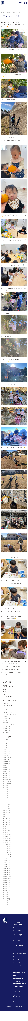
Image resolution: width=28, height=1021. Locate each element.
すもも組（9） (6, 730)
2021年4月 (5, 868)
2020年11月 (6, 878)
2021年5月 (5, 866)
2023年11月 (6, 806)
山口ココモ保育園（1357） (10, 724)
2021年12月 (6, 852)
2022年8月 (5, 836)
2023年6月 (5, 816)
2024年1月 (5, 802)
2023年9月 (5, 810)
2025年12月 (6, 755)
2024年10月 (6, 783)
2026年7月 (5, 741)
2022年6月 (5, 840)
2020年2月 (5, 897)
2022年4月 (5, 844)
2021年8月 (5, 860)
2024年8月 (5, 788)
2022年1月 (5, 850)
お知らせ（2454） (7, 712)
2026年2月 (5, 751)
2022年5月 (5, 842)
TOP (14, 919)
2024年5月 (5, 794)
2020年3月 (5, 894)
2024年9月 (5, 786)
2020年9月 (5, 882)
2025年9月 (5, 761)
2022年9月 (5, 834)
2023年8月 (5, 812)
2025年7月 (5, 765)
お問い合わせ (16, 996)
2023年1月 (5, 826)
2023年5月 (5, 818)
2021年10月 (6, 856)
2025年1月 (5, 777)
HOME (2, 12)
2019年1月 (5, 905)
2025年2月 (5, 775)
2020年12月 (6, 876)
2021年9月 (5, 858)
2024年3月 (5, 798)
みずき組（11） (7, 720)
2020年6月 (5, 888)
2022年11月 (6, 830)
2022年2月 (5, 848)
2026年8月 (5, 739)
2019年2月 (5, 903)
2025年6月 (5, 767)
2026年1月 (5, 753)
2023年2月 (5, 824)
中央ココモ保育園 (15, 22)
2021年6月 (5, 864)
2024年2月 (5, 800)
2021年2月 (5, 872)
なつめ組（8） (6, 718)
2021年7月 (5, 862)
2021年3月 (5, 870)
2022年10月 (6, 832)
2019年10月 (6, 899)
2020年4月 (5, 892)
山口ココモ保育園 (17, 924)
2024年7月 (5, 790)
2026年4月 (5, 747)
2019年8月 (5, 901)
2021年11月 (6, 854)
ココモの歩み (16, 991)
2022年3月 (5, 846)
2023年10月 (6, 808)
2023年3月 (5, 822)
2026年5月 (5, 745)
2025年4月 (5, 771)
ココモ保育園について (19, 945)
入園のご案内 (16, 922)
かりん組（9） (6, 728)
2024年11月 (6, 781)
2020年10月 (6, 880)
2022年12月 (6, 828)
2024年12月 (6, 779)
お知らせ (8, 12)
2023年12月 (6, 804)
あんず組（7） (6, 726)
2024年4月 (5, 796)
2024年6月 (5, 792)
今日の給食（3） (7, 722)
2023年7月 (5, 814)
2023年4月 (5, 820)
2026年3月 (5, 749)
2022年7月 (5, 838)
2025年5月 (5, 769)
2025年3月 (5, 773)
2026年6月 (5, 743)
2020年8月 (5, 884)
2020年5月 (5, 890)
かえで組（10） (7, 716)
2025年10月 (6, 759)
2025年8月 (5, 763)
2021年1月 (5, 874)
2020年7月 (5, 886)
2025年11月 (6, 757)
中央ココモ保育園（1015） (10, 714)
